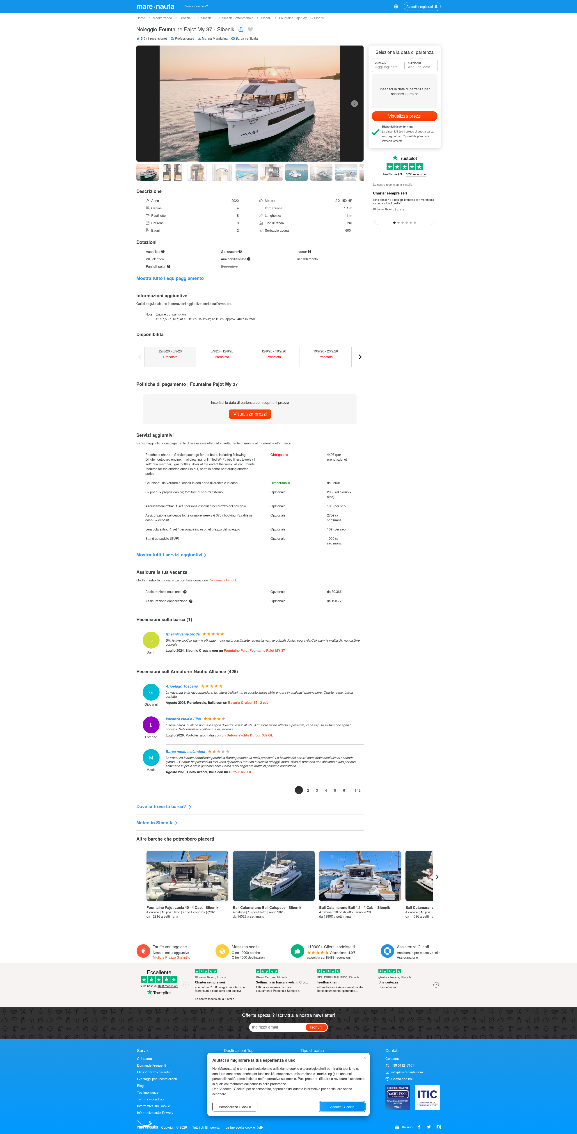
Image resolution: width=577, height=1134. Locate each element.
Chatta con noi (401, 1078)
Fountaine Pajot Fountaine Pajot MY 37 (254, 650)
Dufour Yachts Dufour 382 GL (250, 735)
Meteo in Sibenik (155, 822)
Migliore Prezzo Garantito (171, 957)
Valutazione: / (331, 955)
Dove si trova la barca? (161, 806)
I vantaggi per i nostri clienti (157, 1078)
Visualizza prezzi (250, 414)
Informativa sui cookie (280, 1078)
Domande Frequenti (151, 1065)
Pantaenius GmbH (222, 580)
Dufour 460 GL (240, 771)
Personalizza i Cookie (235, 1106)
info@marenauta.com (407, 1072)
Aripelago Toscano (182, 686)
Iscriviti (316, 1027)
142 (358, 790)
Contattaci (392, 1058)
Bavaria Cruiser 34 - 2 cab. (248, 702)
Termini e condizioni (151, 1099)
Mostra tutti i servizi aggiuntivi (169, 554)
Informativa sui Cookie (153, 1105)
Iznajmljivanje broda (183, 634)
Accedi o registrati (419, 6)
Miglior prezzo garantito (154, 1072)
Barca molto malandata (185, 751)
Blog (140, 1085)
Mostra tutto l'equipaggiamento (170, 278)
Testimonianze (147, 1092)
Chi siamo (144, 1058)
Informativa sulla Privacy (155, 1112)
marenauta (155, 6)
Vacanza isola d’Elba (183, 718)
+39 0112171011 (403, 1065)
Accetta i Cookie (342, 1106)
